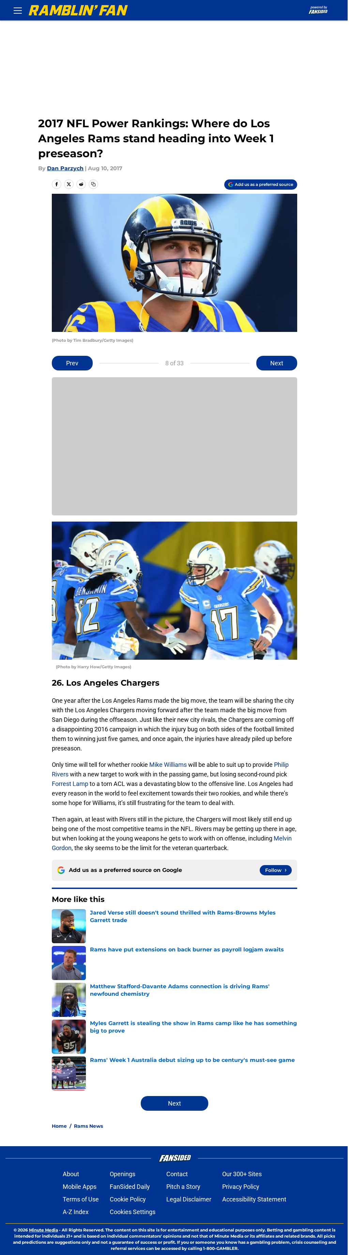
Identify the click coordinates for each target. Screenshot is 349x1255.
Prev (72, 363)
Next (276, 363)
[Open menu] (18, 10)
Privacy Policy (240, 1186)
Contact (177, 1174)
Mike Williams (168, 764)
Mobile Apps (79, 1186)
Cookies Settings (132, 1211)
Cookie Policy (128, 1199)
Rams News (88, 1126)
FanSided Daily (130, 1186)
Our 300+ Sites (242, 1174)
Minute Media (43, 1229)
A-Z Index (76, 1211)
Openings (122, 1174)
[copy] (93, 184)
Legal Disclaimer (188, 1199)
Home (59, 1126)
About (71, 1174)
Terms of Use (81, 1199)
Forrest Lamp (70, 783)
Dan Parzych (65, 168)
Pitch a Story (183, 1186)
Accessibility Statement (254, 1199)
